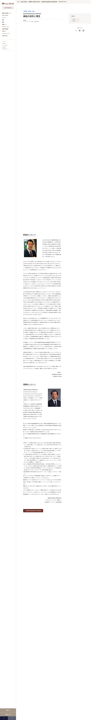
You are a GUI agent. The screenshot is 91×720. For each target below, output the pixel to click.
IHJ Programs (8, 7)
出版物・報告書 (5, 29)
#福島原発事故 (36, 21)
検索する (8, 710)
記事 (3, 20)
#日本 (30, 21)
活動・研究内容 (5, 15)
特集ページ (4, 24)
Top (18, 1)
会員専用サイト (5, 48)
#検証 (32, 21)
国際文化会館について (6, 13)
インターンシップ (5, 33)
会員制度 (3, 43)
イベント (4, 17)
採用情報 (3, 47)
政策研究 (24, 20)
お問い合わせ (5, 35)
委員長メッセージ (75, 19)
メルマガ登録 (4, 45)
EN (12, 718)
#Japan (26, 21)
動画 (3, 22)
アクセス (3, 41)
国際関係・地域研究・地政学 (34, 1)
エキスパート (5, 26)
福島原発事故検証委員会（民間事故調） (49, 1)
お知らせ (4, 31)
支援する (8, 714)
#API (24, 21)
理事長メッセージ (75, 21)
